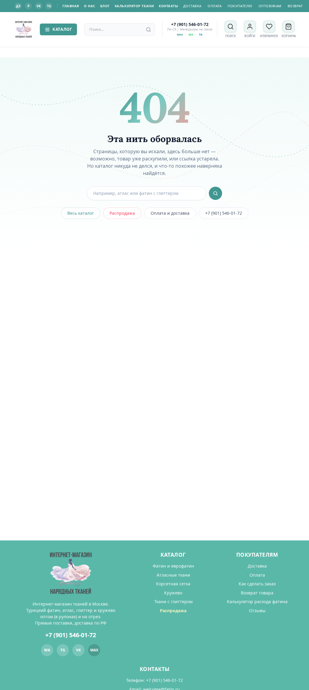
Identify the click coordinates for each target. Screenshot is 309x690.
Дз (18, 6)
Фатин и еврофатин (173, 566)
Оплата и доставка (170, 213)
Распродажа (122, 213)
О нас (89, 6)
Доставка (192, 6)
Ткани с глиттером (173, 601)
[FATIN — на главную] (23, 30)
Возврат (295, 6)
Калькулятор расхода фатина (257, 601)
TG (49, 6)
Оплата (214, 6)
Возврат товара (257, 593)
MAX (180, 34)
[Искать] (215, 193)
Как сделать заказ (257, 584)
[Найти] (148, 29)
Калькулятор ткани (134, 6)
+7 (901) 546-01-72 (190, 24)
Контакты (168, 6)
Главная (70, 6)
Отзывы (257, 610)
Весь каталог (80, 213)
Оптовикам (270, 6)
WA (191, 34)
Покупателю (240, 6)
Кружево (173, 593)
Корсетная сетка (173, 584)
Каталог (62, 29)
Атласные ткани (173, 575)
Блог (105, 6)
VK (39, 6)
